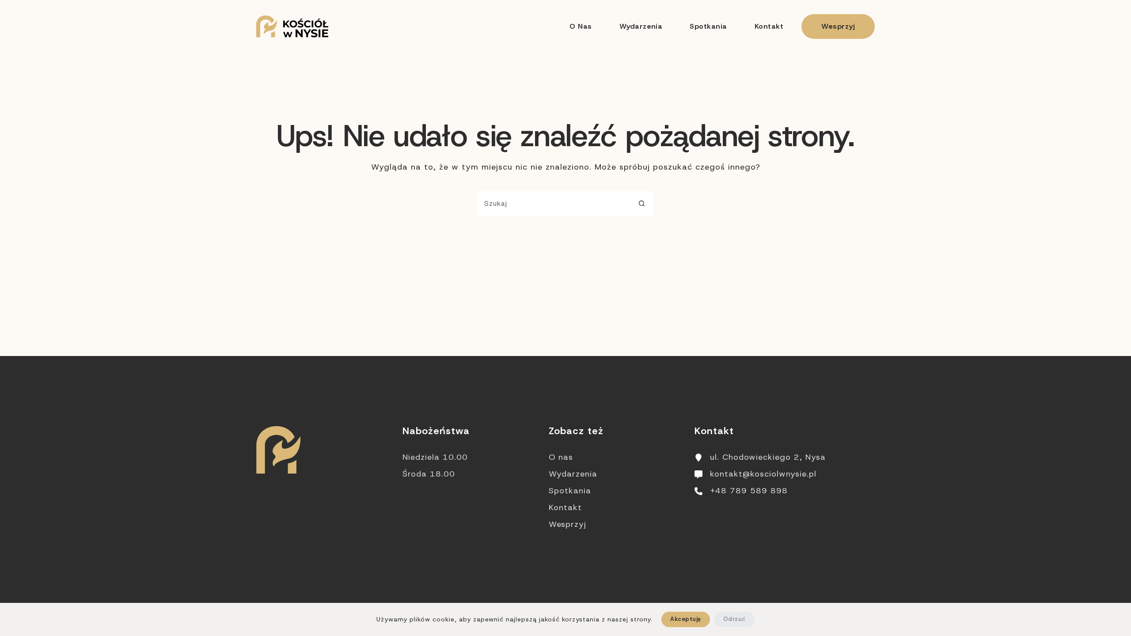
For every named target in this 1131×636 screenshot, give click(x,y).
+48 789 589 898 (749, 490)
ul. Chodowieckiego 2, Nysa (768, 457)
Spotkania (708, 26)
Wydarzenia (641, 26)
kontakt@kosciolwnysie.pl (763, 474)
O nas (580, 26)
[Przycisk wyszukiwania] (641, 204)
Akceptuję (685, 619)
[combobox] (554, 203)
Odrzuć (734, 619)
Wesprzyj (838, 26)
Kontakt (769, 26)
